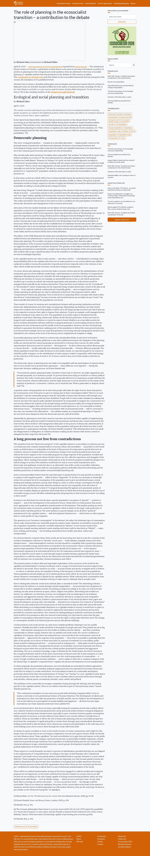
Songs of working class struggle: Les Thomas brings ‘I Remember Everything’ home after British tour (121, 196)
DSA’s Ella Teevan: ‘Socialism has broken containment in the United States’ (121, 77)
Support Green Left (122, 219)
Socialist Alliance (124, 847)
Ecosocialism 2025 (125, 841)
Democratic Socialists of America (120, 114)
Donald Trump (113, 121)
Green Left (122, 839)
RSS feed (79, 841)
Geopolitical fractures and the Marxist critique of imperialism (121, 86)
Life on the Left (81, 67)
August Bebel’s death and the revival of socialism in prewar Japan (121, 161)
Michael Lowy (20, 826)
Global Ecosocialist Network (63, 92)
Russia (133, 131)
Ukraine (125, 131)
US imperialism (121, 124)
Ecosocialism (32, 826)
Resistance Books (124, 844)
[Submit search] (133, 65)
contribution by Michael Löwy (30, 77)
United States (113, 117)
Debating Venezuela (121, 3)
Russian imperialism (115, 128)
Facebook (101, 839)
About (133, 3)
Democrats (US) (126, 117)
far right (111, 124)
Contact (100, 844)
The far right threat (105, 3)
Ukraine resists (77, 3)
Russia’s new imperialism (116, 82)
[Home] (19, 3)
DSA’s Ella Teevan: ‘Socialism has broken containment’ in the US (121, 214)
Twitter (100, 841)
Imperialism (128, 128)
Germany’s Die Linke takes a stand (119, 97)
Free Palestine (90, 3)
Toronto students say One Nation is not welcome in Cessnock (121, 202)
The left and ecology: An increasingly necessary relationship (120, 92)
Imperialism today (63, 3)
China (123, 138)
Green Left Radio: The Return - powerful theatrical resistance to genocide (122, 189)
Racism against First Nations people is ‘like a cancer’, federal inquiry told (120, 208)
